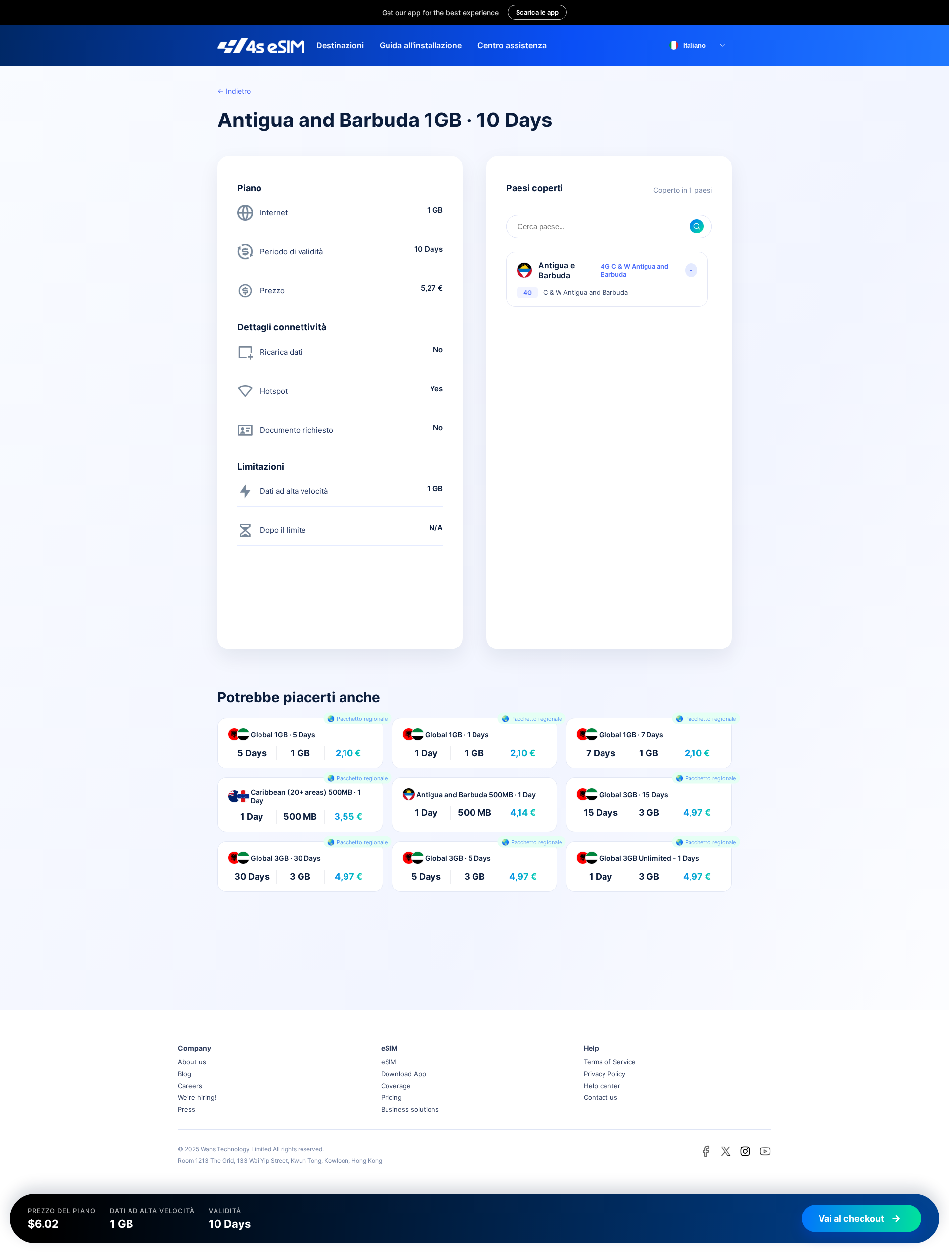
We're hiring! (197, 1097)
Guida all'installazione (421, 45)
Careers (190, 1086)
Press (186, 1109)
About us (192, 1062)
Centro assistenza (512, 45)
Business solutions (410, 1109)
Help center (602, 1086)
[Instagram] (745, 1151)
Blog (184, 1074)
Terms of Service (610, 1062)
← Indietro (234, 91)
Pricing (391, 1097)
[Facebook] (706, 1151)
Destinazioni (340, 45)
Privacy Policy (604, 1074)
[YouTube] (765, 1151)
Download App (403, 1074)
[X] (726, 1151)
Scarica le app (537, 12)
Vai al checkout (851, 1218)
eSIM (388, 1062)
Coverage (396, 1086)
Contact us (600, 1097)
